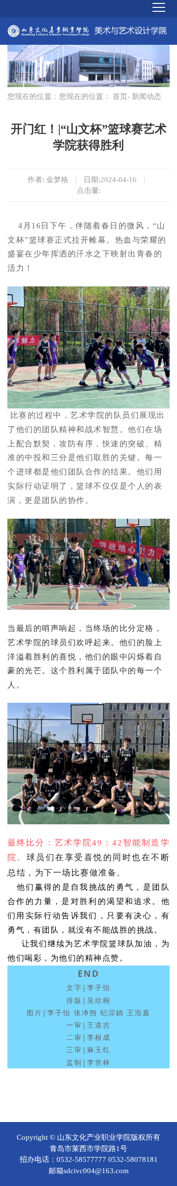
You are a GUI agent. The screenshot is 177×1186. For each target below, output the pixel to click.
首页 (120, 96)
